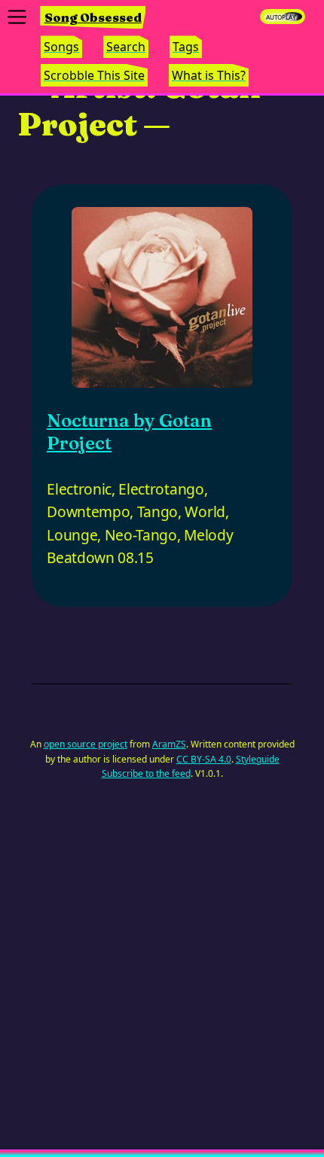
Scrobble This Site (94, 75)
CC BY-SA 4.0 (203, 759)
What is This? (209, 75)
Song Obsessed (93, 17)
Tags (186, 46)
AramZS (169, 744)
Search (125, 46)
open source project (85, 744)
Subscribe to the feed (146, 773)
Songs (61, 46)
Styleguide (258, 759)
